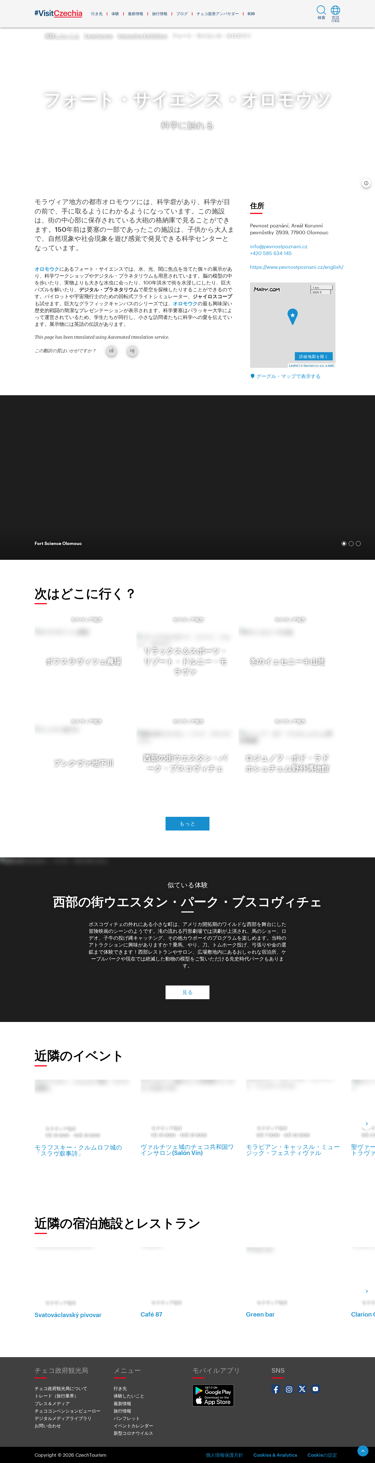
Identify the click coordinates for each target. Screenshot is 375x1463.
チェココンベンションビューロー (67, 1410)
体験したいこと (62, 36)
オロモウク (47, 269)
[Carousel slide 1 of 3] (344, 543)
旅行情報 (159, 13)
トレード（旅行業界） (57, 1395)
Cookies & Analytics (275, 1455)
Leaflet (293, 365)
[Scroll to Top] (362, 1450)
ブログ (182, 13)
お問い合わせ (48, 1425)
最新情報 (135, 13)
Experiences (99, 36)
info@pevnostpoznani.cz (278, 246)
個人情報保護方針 (224, 1455)
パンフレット (127, 1418)
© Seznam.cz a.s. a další (317, 365)
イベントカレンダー (133, 1425)
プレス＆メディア (52, 1403)
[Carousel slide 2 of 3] (351, 543)
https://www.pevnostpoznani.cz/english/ (296, 267)
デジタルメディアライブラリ (63, 1418)
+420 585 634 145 (271, 253)
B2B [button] (251, 13)
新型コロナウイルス (133, 1433)
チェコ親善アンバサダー (218, 13)
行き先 (97, 13)
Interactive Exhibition (142, 36)
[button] (321, 13)
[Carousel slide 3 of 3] (358, 543)
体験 (115, 13)
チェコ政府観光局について (61, 1388)
